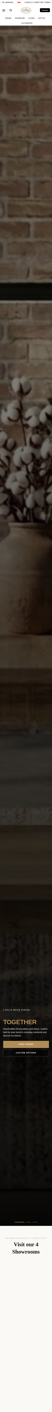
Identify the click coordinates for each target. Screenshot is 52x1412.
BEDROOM (20, 18)
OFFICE (41, 18)
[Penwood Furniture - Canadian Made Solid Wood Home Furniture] (26, 10)
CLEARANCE (27, 23)
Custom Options (26, 1053)
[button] (3, 10)
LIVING (31, 18)
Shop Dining (26, 1044)
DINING (8, 18)
